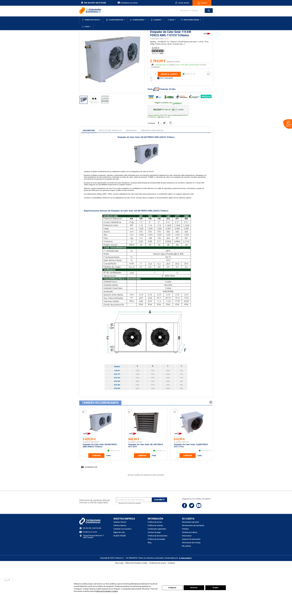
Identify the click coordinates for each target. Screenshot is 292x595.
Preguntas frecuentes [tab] (152, 130)
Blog (149, 543)
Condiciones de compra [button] (157, 563)
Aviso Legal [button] (119, 563)
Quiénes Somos (119, 522)
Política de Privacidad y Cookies (106, 591)
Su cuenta (188, 518)
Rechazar (194, 587)
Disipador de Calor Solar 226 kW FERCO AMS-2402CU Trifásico (100, 445)
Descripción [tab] (89, 130)
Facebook (184, 505)
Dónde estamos (119, 525)
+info (108, 455)
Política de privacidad (156, 539)
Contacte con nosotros (122, 529)
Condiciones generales (157, 529)
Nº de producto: (155, 39)
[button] (210, 402)
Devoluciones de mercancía (193, 525)
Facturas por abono (189, 532)
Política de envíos (155, 522)
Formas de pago (154, 532)
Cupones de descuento (191, 539)
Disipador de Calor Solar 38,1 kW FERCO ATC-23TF (145, 445)
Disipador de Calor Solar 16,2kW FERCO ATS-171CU (191, 445)
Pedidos (185, 529)
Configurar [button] (171, 563)
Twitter (191, 505)
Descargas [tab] (131, 130)
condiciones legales (134, 503)
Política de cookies (155, 525)
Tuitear (164, 123)
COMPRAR (96, 455)
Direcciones (187, 536)
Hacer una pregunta (165, 78)
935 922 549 (89, 3)
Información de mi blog (191, 543)
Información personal (190, 522)
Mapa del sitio (119, 532)
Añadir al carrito (169, 74)
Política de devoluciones (157, 536)
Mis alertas (186, 546)
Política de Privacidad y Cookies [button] (136, 563)
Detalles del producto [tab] (110, 130)
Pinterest (170, 123)
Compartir (158, 123)
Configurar (172, 587)
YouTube (198, 505)
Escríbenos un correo (129, 3)
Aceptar (216, 587)
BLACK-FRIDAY (119, 536)
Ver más (167, 117)
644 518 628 (101, 3)
